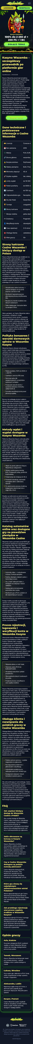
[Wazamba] (15, 3)
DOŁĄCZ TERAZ (16, 44)
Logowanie (8, 8)
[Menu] (29, 3)
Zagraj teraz (16, 118)
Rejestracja (24, 8)
